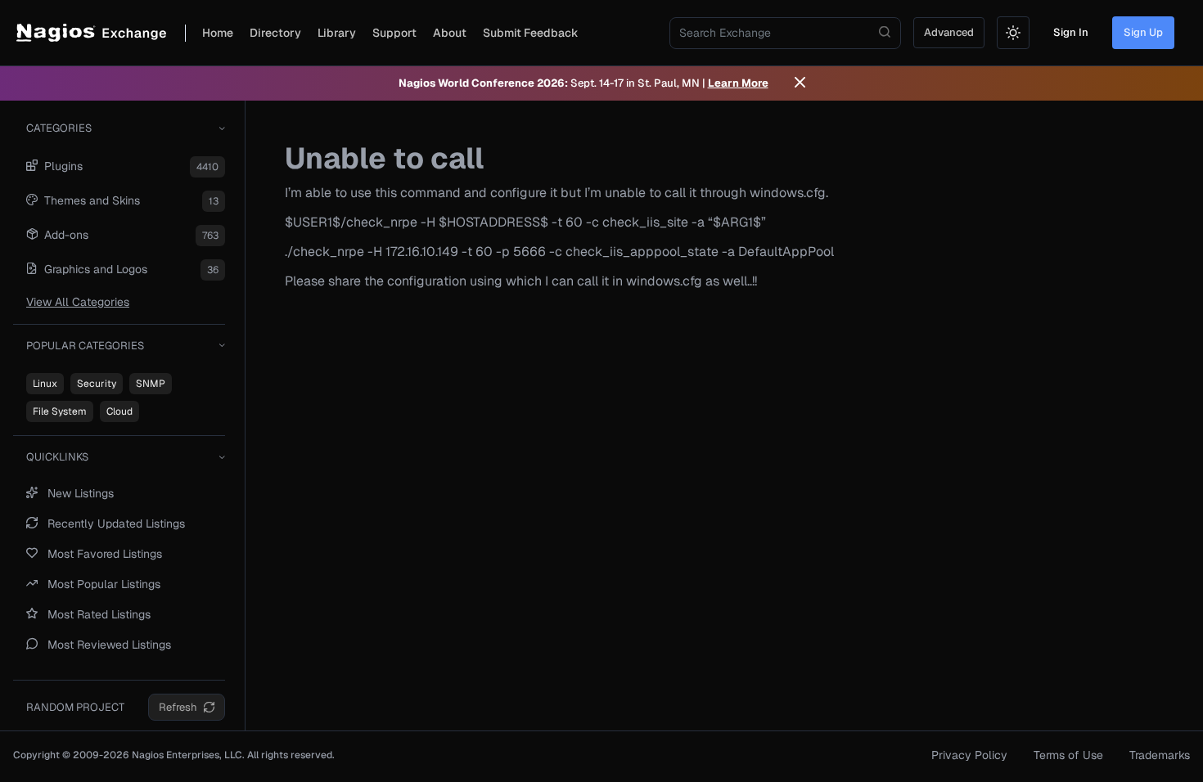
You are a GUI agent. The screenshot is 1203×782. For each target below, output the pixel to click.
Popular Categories (85, 346)
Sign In (1070, 32)
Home (217, 32)
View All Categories (77, 301)
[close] (800, 83)
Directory (275, 32)
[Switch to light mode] (1013, 32)
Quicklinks (57, 457)
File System (60, 411)
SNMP (150, 383)
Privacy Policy (969, 755)
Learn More (738, 83)
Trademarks (1159, 755)
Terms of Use (1068, 755)
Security (96, 383)
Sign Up (1143, 32)
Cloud (119, 411)
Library (337, 32)
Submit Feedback (531, 32)
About (449, 32)
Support (394, 32)
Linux (45, 383)
